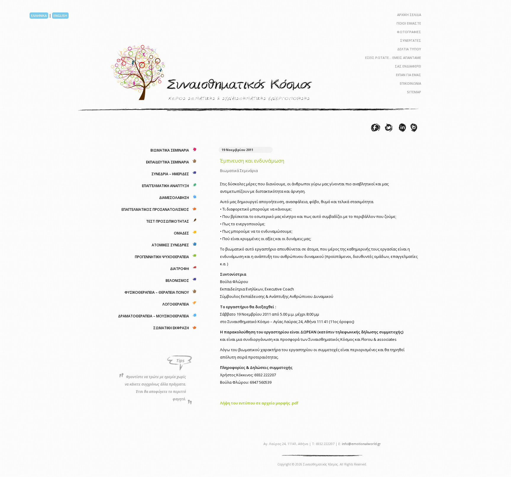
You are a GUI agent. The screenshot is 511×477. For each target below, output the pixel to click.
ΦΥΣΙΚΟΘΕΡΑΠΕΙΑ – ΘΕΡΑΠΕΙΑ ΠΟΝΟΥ (156, 292)
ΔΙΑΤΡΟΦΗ (179, 268)
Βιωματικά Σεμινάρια (239, 170)
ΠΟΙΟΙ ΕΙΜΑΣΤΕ (409, 23)
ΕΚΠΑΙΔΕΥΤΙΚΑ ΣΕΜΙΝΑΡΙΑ (167, 162)
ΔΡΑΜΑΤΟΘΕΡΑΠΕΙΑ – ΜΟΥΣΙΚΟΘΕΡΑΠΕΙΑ (153, 316)
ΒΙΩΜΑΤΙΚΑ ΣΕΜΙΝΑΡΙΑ (170, 150)
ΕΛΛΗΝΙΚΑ (39, 15)
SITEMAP (414, 92)
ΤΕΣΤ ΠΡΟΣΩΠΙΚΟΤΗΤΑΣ (167, 221)
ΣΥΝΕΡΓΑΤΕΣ (410, 40)
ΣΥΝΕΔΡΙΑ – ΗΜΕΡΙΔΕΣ (170, 173)
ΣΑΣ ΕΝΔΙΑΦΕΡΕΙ (408, 66)
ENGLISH (60, 15)
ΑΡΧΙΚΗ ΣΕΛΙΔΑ (409, 14)
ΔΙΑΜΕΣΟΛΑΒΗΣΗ (174, 197)
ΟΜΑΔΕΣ (181, 233)
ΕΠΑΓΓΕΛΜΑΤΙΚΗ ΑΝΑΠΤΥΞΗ (165, 185)
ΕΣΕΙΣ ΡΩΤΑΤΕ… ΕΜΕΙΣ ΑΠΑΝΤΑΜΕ (393, 57)
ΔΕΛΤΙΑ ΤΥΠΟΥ (409, 49)
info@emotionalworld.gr (361, 443)
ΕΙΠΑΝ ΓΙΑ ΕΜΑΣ (408, 75)
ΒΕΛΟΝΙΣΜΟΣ (177, 280)
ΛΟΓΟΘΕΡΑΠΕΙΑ (175, 304)
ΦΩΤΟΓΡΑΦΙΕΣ (409, 32)
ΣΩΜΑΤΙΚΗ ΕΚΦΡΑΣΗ (171, 327)
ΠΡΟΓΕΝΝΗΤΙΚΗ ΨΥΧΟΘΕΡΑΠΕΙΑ (162, 256)
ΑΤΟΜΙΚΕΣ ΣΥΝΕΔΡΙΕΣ (170, 245)
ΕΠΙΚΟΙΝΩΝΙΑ (410, 83)
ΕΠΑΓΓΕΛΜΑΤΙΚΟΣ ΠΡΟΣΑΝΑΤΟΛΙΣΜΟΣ (155, 209)
